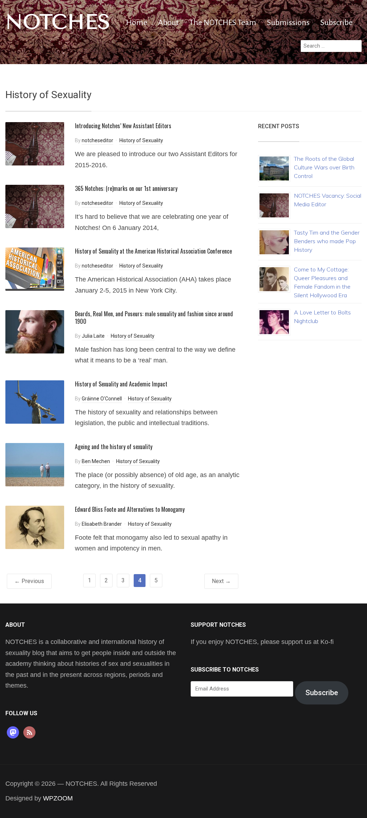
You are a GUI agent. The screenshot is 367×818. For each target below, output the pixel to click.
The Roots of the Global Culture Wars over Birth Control (324, 167)
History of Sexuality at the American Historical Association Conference (153, 251)
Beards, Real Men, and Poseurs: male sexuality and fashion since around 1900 (154, 317)
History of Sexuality (141, 140)
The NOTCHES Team (222, 22)
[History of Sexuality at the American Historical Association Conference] (34, 268)
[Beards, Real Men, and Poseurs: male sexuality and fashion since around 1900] (34, 331)
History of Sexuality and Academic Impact (121, 384)
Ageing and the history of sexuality (113, 446)
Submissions (288, 22)
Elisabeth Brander (102, 524)
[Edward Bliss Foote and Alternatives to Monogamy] (34, 527)
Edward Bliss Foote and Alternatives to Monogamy (130, 509)
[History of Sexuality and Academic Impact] (34, 401)
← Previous (29, 581)
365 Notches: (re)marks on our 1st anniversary (126, 188)
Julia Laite (93, 336)
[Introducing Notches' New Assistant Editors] (34, 143)
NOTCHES (57, 22)
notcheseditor (97, 140)
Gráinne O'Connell (102, 398)
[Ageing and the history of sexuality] (34, 464)
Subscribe (336, 22)
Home (136, 22)
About (168, 22)
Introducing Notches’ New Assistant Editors (123, 125)
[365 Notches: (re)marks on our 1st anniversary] (34, 206)
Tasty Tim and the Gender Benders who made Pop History (326, 241)
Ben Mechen (96, 461)
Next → (221, 581)
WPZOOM (58, 798)
